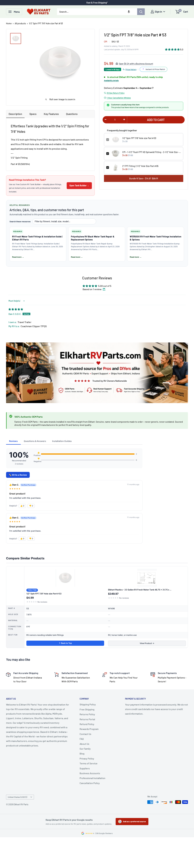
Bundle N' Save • (143, 178)
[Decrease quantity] (105, 119)
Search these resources (20, 221)
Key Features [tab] (51, 114)
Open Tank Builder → (79, 185)
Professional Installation (92, 778)
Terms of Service (88, 763)
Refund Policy (87, 724)
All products (20, 23)
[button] (129, 11)
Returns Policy (87, 714)
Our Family (85, 748)
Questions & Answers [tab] (35, 441)
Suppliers (85, 768)
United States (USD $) (17, 797)
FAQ (82, 738)
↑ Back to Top (65, 643)
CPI (105, 41)
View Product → (147, 643)
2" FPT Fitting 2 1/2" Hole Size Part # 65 (140, 166)
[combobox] (97, 11)
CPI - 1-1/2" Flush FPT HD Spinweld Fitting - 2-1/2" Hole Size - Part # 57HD (151, 152)
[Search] (141, 11)
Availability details (111, 80)
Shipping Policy (88, 704)
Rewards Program (89, 728)
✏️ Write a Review (18, 475)
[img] (15, 309)
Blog (82, 753)
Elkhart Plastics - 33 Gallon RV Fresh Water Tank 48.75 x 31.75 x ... (139, 589)
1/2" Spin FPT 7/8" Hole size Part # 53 (139, 138)
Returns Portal (87, 719)
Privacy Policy (87, 758)
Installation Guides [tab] (62, 441)
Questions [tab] (72, 114)
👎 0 (31, 506)
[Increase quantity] (124, 119)
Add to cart (156, 120)
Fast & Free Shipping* (97, 2)
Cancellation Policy (90, 783)
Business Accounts (90, 773)
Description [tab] (15, 114)
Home (9, 23)
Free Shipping (87, 709)
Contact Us (85, 733)
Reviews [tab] (13, 441)
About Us (84, 743)
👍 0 (22, 506)
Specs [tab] (33, 114)
